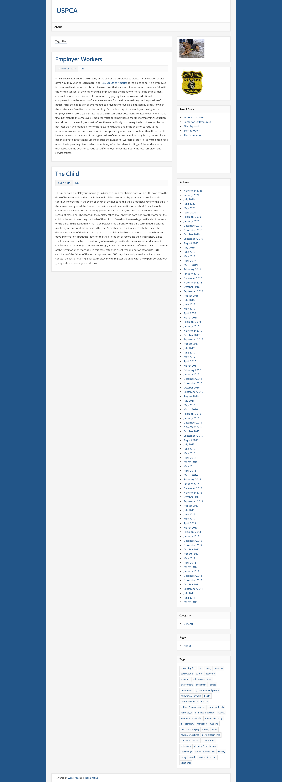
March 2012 (191, 567)
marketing (202, 723)
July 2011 (189, 593)
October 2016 (192, 387)
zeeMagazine (91, 777)
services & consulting (205, 751)
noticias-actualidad (190, 740)
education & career (202, 679)
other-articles (208, 740)
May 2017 (189, 356)
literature (189, 723)
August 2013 (191, 505)
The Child (67, 174)
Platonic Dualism (194, 117)
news (214, 729)
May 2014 (189, 466)
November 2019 (193, 230)
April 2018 (190, 313)
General (188, 623)
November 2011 (193, 580)
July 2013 (189, 510)
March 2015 (191, 462)
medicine (214, 723)
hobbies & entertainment (193, 707)
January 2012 (191, 571)
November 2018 (193, 282)
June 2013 (189, 514)
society (221, 751)
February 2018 (192, 321)
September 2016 (193, 392)
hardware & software (191, 695)
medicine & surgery (190, 729)
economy (210, 673)
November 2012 (193, 545)
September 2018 (193, 291)
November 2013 (193, 492)
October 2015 (192, 431)
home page (186, 712)
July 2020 (189, 199)
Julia (82, 68)
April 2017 (190, 361)
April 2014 (190, 470)
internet (221, 712)
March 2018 (191, 317)
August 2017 (191, 343)
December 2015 (193, 422)
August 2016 (191, 396)
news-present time (211, 734)
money (205, 729)
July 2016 (189, 400)
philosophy (186, 746)
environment (187, 684)
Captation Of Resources (197, 122)
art (200, 668)
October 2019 (192, 234)
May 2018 (189, 308)
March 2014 (191, 475)
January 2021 (191, 195)
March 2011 (191, 602)
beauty (208, 668)
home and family (216, 707)
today (183, 757)
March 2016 (191, 409)
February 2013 (192, 532)
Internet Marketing (213, 718)
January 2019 (191, 273)
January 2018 (191, 326)
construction (187, 673)
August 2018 (191, 295)
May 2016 (189, 405)
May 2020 (189, 208)
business (219, 668)
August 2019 (191, 243)
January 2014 (191, 483)
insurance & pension (204, 712)
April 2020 (190, 212)
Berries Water (192, 130)
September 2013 (193, 501)
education (185, 679)
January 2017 (191, 374)
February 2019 (192, 269)
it (181, 723)
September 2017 (193, 339)
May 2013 (189, 518)
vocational (186, 762)
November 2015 (193, 427)
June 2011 (189, 597)
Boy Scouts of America (114, 82)
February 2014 (192, 479)
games (212, 684)
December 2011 (193, 575)
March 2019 (191, 265)
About (58, 27)
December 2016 (193, 378)
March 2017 (191, 365)
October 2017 (192, 335)
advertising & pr (188, 668)
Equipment (201, 684)
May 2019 (189, 256)
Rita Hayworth (192, 126)
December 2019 (193, 225)
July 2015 (189, 444)
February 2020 (192, 216)
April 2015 (190, 457)
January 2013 (191, 536)
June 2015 (189, 448)
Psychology (186, 751)
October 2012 (192, 549)
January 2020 (191, 221)
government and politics (207, 690)
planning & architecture (205, 746)
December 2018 (193, 278)
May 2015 (189, 453)
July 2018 (189, 300)
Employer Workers (78, 59)
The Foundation (193, 135)
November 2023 (193, 190)
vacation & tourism (207, 757)
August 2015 (191, 440)
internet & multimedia (191, 718)
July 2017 (189, 348)
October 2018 (192, 286)
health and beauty (189, 701)
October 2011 (192, 584)
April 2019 (190, 260)
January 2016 (191, 418)
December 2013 (193, 488)
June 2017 (189, 352)
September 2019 (193, 238)
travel (192, 757)
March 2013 (191, 527)
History (204, 701)
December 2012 (193, 540)
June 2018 (189, 304)
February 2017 (192, 370)
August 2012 (191, 553)
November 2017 (193, 330)
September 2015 (193, 435)
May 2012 (189, 558)
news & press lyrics (190, 734)
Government (187, 690)
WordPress (74, 777)
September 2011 (193, 588)
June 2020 (189, 203)
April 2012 (190, 562)
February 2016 (192, 413)
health (207, 695)
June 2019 (189, 251)
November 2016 (193, 383)
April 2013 (190, 523)
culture (199, 673)
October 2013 (192, 497)
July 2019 (189, 247)
